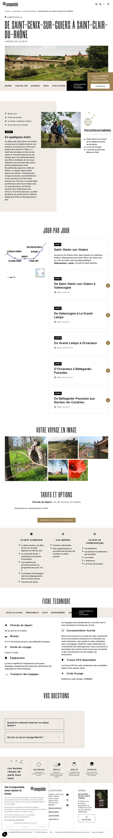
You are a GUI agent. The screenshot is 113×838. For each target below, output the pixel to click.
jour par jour (21, 86)
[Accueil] (11, 3)
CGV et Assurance (41, 832)
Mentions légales (98, 832)
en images (35, 86)
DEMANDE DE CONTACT (53, 808)
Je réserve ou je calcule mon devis (56, 520)
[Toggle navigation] (108, 4)
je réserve (100, 86)
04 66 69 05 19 (52, 819)
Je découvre (86, 818)
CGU (51, 832)
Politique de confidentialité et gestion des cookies (72, 832)
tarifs (46, 86)
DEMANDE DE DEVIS (51, 812)
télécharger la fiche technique (79, 86)
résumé (8, 86)
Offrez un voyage (51, 815)
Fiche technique (59, 86)
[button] (14, 612)
